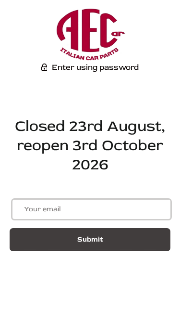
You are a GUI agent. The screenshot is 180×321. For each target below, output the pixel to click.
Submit (90, 239)
